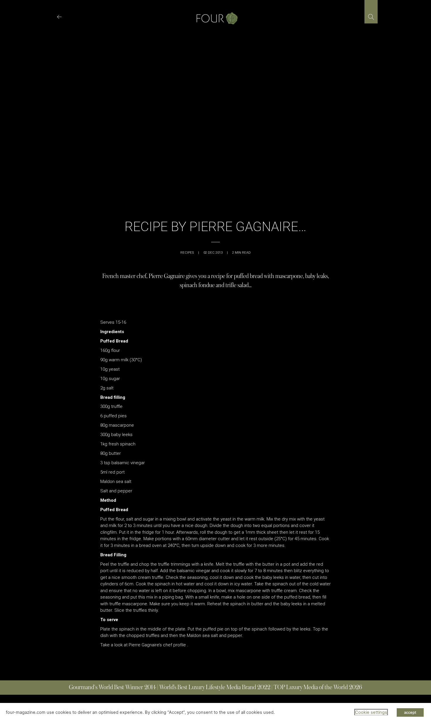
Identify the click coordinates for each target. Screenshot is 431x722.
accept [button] (410, 712)
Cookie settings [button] (371, 712)
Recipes (187, 253)
